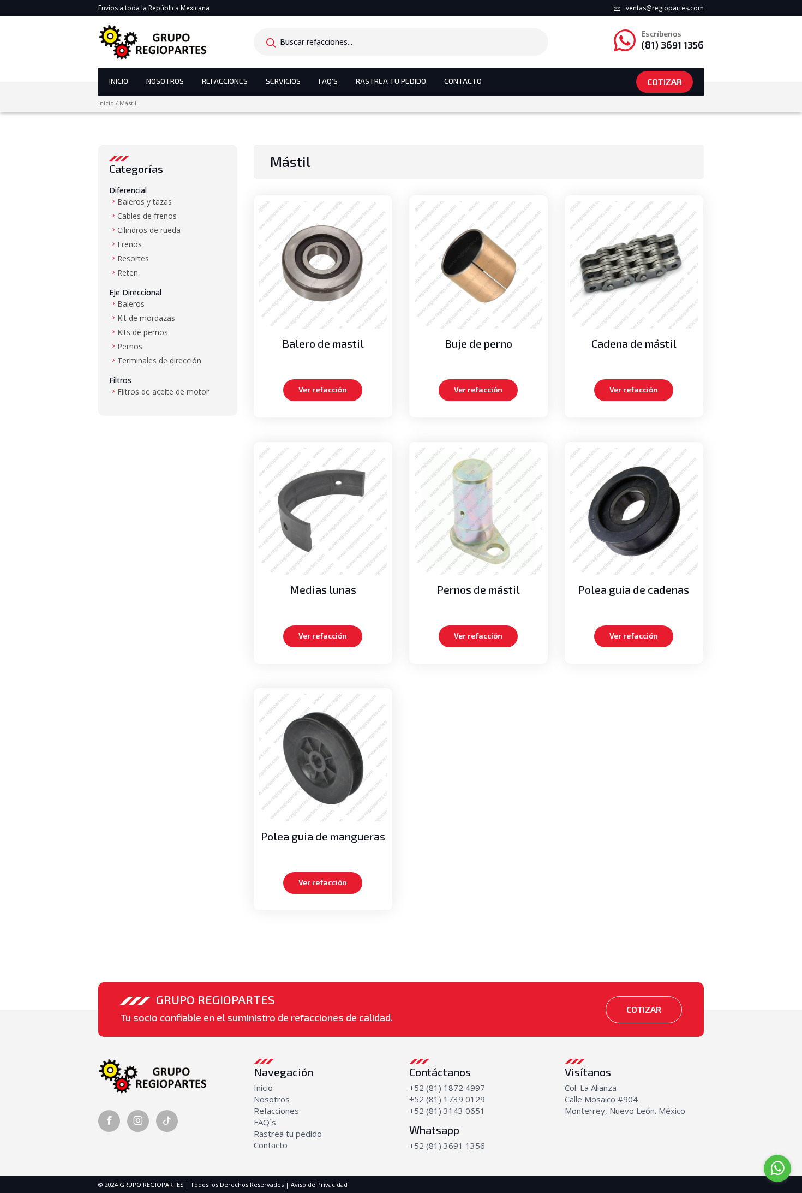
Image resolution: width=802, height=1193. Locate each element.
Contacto (463, 81)
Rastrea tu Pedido (391, 81)
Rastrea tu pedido (288, 1133)
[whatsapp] (777, 1168)
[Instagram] (138, 1121)
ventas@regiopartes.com (665, 8)
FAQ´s (265, 1122)
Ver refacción (322, 389)
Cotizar (664, 81)
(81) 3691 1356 (672, 40)
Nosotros (165, 81)
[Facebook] (109, 1121)
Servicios (283, 81)
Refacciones (225, 81)
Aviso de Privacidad (319, 1184)
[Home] (152, 41)
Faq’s (328, 81)
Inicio (118, 81)
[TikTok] (167, 1121)
